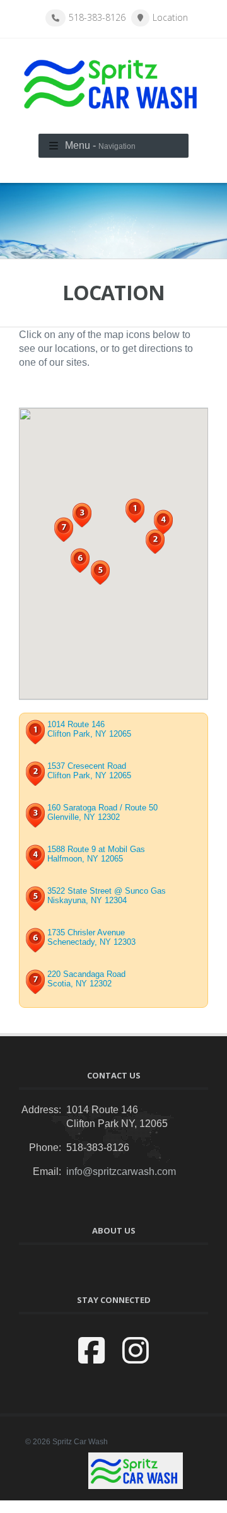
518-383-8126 (97, 17)
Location (170, 17)
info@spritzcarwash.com (121, 1171)
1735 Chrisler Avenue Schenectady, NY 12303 (91, 937)
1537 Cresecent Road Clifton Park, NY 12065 (89, 770)
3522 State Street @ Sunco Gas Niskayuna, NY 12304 (106, 895)
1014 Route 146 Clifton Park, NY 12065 (89, 729)
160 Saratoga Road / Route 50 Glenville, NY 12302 (102, 812)
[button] (134, 510)
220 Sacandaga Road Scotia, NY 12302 (86, 978)
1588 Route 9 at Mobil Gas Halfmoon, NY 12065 (96, 853)
